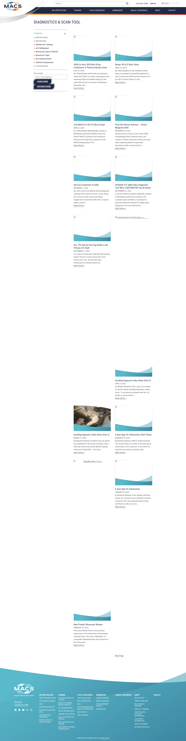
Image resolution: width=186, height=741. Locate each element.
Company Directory (141, 701)
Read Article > (79, 88)
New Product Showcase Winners (88, 624)
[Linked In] (19, 710)
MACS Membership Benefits (102, 705)
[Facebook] (15, 710)
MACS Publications (83, 698)
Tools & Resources (97, 10)
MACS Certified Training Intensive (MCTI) (66, 728)
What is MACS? (139, 698)
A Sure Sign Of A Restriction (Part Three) (133, 434)
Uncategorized (42, 66)
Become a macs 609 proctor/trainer (45, 721)
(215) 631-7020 (142, 4)
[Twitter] (27, 710)
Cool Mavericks (82, 715)
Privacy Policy (104, 738)
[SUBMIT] (127, 4)
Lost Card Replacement (47, 701)
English (166, 3)
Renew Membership (103, 701)
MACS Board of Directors (140, 705)
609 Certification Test (46, 707)
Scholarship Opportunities (139, 720)
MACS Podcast (82, 712)
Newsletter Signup (141, 724)
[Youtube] (23, 710)
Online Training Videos (66, 711)
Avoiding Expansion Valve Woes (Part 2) (133, 380)
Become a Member (102, 698)
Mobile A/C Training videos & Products (65, 704)
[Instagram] (31, 710)
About (157, 10)
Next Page (119, 656)
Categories (38, 33)
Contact (172, 10)
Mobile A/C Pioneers (141, 709)
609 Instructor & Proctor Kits (45, 716)
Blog (79, 704)
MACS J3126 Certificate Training (66, 718)
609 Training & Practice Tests (47, 711)
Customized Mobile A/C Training (66, 699)
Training (77, 10)
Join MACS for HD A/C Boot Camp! (89, 124)
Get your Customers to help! (86, 185)
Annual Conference (138, 10)
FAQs (40, 704)
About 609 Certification (47, 698)
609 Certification (59, 10)
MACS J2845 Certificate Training (66, 723)
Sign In (153, 4)
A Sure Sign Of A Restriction (127, 489)
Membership (118, 10)
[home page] (24, 695)
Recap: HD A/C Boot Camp (127, 64)
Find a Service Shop (84, 701)
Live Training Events (65, 708)
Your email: (38, 73)
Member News (42, 37)
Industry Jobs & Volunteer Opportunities (140, 714)
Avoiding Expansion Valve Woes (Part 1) (91, 434)
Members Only (101, 709)
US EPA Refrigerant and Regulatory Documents (85, 708)
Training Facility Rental (66, 714)
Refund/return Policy (142, 727)
